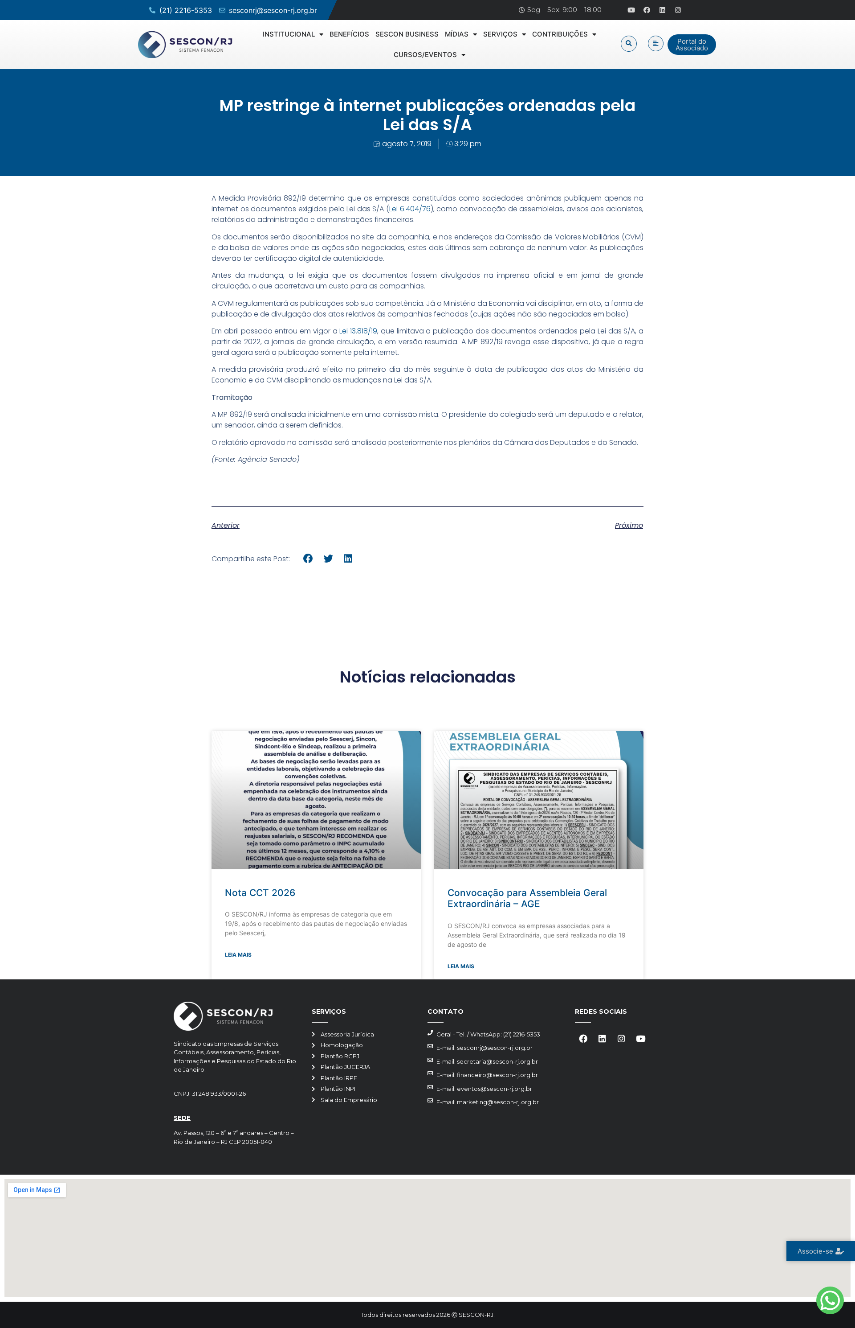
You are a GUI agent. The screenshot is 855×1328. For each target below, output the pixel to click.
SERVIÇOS (500, 34)
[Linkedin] (662, 10)
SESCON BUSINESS (407, 34)
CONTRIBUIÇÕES (560, 34)
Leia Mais (238, 954)
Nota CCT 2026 (260, 892)
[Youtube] (631, 10)
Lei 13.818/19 (358, 331)
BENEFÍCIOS (349, 34)
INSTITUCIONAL (289, 34)
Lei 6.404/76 (410, 209)
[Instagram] (678, 10)
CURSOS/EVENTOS (425, 54)
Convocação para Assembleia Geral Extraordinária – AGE (527, 898)
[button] (629, 44)
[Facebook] (647, 10)
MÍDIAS (456, 34)
